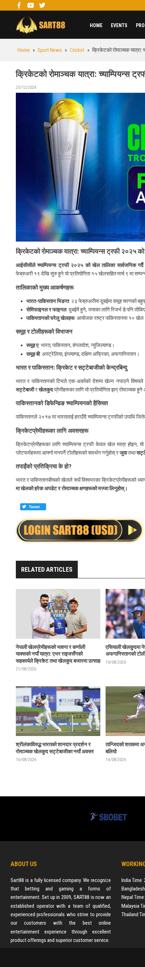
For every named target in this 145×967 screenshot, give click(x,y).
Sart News (40, 25)
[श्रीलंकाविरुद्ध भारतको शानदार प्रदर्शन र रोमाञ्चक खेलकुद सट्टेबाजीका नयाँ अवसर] (58, 711)
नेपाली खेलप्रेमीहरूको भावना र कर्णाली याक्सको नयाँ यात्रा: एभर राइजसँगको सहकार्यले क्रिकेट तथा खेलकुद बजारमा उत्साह (58, 654)
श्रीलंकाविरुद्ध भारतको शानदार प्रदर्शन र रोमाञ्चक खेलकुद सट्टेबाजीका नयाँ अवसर (55, 748)
